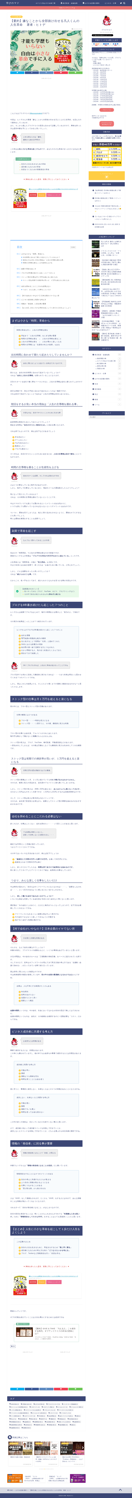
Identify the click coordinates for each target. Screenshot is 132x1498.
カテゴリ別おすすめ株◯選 (45, 3)
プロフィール (107, 110)
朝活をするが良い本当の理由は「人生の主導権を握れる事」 (44, 260)
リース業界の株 (16, 1416)
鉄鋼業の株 (27, 1427)
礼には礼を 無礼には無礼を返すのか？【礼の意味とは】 (111, 244)
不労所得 (42, 1416)
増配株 (53, 1419)
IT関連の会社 (26, 1404)
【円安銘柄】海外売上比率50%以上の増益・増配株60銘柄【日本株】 (111, 304)
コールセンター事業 (77, 1407)
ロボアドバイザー (29, 1416)
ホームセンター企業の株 (39, 1413)
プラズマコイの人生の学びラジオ (106, 123)
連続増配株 (64, 1424)
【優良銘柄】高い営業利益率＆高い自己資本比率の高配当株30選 (111, 282)
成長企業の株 (108, 366)
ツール (107, 405)
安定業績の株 (73, 1419)
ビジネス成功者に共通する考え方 (33, 300)
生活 (107, 384)
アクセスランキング (54, 1404)
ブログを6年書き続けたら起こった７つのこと (38, 273)
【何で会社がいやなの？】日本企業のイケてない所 (40, 295)
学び (107, 394)
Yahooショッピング (53, 195)
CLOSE (73, 247)
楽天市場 (33, 195)
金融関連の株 (15, 1427)
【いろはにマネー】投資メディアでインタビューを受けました (108, 218)
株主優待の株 (108, 363)
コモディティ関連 (48, 1407)
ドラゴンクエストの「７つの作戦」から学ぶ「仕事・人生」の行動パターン (111, 253)
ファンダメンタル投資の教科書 (20, 1413)
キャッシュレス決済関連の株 (19, 1407)
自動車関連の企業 (16, 1424)
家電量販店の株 (16, 1421)
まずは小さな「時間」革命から (32, 254)
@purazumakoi (36, 113)
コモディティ (35, 1407)
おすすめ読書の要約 (92, 3)
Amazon (41, 195)
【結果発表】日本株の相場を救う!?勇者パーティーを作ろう (108, 192)
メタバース (53, 1413)
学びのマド (12, 3)
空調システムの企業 (64, 1421)
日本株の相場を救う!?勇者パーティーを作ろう (108, 199)
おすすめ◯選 (39, 1404)
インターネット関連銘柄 (70, 1404)
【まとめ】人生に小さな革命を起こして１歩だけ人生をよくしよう (46, 308)
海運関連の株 (38, 1421)
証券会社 (28, 1424)
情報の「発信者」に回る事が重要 (33, 304)
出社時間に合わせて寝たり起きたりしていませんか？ (41, 257)
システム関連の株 (16, 1410)
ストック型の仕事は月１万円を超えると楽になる (39, 277)
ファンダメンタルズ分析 (66, 1410)
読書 (13, 1346)
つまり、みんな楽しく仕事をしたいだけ (37, 289)
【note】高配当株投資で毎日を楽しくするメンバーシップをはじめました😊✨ (108, 208)
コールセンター (62, 1407)
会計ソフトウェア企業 (66, 1416)
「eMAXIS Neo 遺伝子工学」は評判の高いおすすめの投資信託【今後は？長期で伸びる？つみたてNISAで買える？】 (107, 293)
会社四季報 (52, 1416)
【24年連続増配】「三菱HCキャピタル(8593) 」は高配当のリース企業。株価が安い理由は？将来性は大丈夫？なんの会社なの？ (106, 325)
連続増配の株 (108, 358)
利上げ (13, 1419)
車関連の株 (52, 1424)
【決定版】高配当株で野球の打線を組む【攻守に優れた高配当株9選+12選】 (111, 262)
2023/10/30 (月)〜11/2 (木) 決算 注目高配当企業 (107, 226)
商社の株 (34, 1419)
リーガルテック (66, 1413)
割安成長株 (23, 1419)
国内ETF (44, 1419)
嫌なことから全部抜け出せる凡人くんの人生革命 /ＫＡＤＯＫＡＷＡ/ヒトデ (53, 189)
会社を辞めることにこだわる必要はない (36, 286)
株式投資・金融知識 (70, 3)
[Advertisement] (46, 94)
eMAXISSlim (15, 1404)
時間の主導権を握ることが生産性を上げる (37, 263)
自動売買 (77, 1421)
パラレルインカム (49, 1410)
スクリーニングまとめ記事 (33, 1410)
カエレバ (38, 191)
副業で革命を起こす (28, 269)
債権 (78, 1416)
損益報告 (27, 1421)
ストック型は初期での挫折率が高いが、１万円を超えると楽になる (46, 280)
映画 (107, 399)
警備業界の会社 (40, 1424)
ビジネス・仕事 (110, 3)
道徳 (73, 1424)
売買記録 (62, 1419)
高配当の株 (108, 368)
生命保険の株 (50, 1421)
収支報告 (107, 389)
